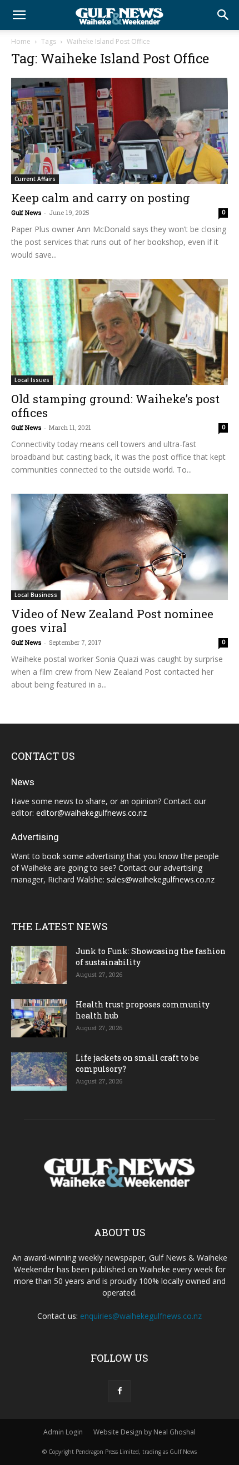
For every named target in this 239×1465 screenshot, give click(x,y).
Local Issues (31, 380)
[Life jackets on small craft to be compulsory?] (39, 1071)
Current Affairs (35, 179)
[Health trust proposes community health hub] (39, 1018)
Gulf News (26, 212)
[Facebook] (119, 1391)
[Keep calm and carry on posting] (119, 131)
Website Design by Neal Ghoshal (144, 1432)
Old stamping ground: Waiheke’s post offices (115, 405)
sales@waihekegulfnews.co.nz (161, 879)
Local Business (35, 595)
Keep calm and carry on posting (100, 197)
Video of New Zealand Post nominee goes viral (112, 620)
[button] (19, 15)
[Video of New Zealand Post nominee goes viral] (119, 547)
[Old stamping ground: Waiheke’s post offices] (119, 332)
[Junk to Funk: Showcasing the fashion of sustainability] (39, 965)
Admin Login (63, 1432)
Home (21, 41)
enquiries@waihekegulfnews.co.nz (141, 1316)
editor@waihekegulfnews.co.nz (91, 812)
